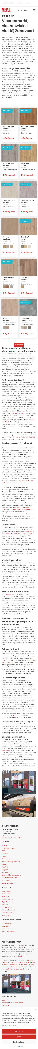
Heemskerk (6, 962)
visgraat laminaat (23, 507)
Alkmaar (19, 967)
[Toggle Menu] (34, 10)
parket (14, 534)
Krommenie (13, 965)
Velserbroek (6, 967)
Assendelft (5, 969)
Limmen (27, 962)
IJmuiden (31, 965)
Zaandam (25, 967)
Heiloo (32, 962)
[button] (35, 1010)
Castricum (13, 962)
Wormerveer (14, 969)
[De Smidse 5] (5, 2)
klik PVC (6, 422)
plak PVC (31, 420)
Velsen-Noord (22, 965)
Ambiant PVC (9, 437)
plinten (14, 715)
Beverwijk (30, 960)
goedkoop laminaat (9, 509)
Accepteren (19, 1031)
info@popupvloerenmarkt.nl (11, 838)
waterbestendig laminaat (25, 509)
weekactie (9, 594)
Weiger (19, 1036)
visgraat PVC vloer (17, 413)
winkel (25, 945)
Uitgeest (21, 962)
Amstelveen (23, 969)
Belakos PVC (30, 437)
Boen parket (21, 481)
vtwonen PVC (19, 437)
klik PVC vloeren (28, 534)
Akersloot (5, 965)
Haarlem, (33, 967)
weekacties (6, 750)
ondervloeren (29, 532)
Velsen (13, 967)
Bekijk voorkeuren (19, 1042)
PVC (19, 534)
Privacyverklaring (19, 1046)
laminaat (9, 534)
